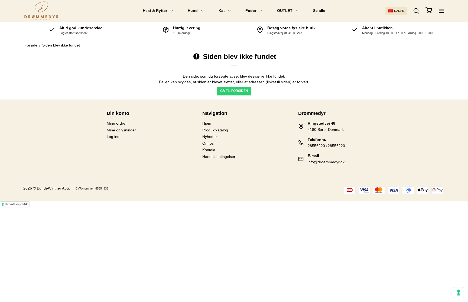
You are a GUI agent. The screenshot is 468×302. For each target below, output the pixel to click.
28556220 (316, 146)
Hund (193, 10)
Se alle (319, 10)
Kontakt (208, 150)
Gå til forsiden (234, 91)
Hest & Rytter (155, 10)
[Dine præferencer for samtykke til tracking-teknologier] (458, 292)
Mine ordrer (117, 123)
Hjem (206, 123)
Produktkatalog (215, 130)
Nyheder (209, 136)
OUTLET (284, 10)
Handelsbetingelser (218, 156)
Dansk (399, 10)
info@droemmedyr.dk (326, 162)
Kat (222, 10)
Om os (208, 143)
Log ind (113, 136)
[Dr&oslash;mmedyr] (41, 11)
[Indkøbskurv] (428, 11)
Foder (250, 10)
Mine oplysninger (121, 130)
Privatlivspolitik (16, 204)
